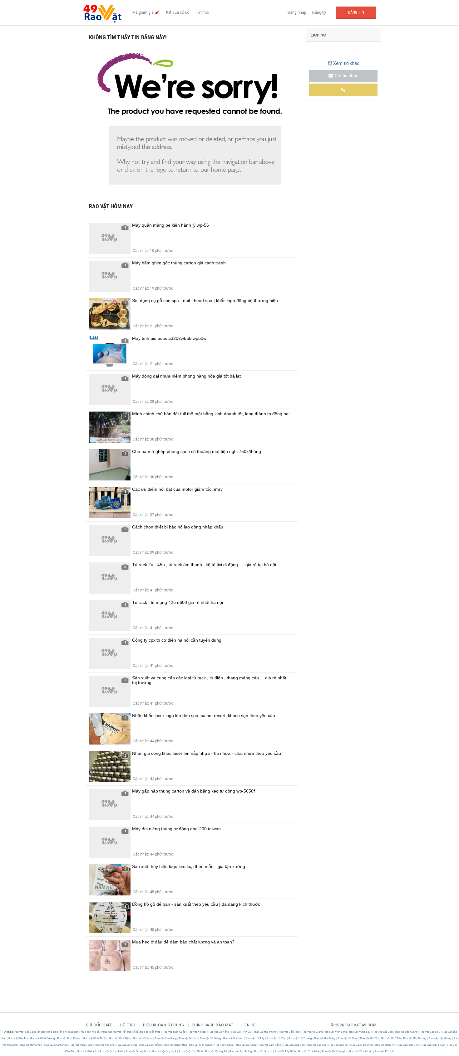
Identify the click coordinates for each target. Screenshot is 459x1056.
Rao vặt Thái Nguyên (334, 1051)
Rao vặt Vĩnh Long (336, 1031)
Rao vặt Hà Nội (197, 1031)
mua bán (73, 1031)
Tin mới (202, 12)
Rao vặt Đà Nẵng (219, 1031)
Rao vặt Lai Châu (127, 1045)
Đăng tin (356, 12)
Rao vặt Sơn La (263, 1051)
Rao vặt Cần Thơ (289, 1031)
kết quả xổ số (131, 1031)
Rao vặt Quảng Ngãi (164, 1051)
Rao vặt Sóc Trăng (241, 1051)
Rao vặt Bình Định (120, 1038)
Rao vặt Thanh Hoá (360, 1051)
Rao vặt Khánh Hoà (55, 1045)
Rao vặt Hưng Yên (31, 1045)
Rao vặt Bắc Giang (406, 1031)
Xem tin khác (346, 63)
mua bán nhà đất (91, 1031)
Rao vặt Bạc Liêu (430, 1031)
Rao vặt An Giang (312, 1031)
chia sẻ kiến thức (150, 1031)
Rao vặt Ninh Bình (408, 1045)
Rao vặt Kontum (104, 1045)
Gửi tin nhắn (346, 75)
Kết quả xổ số (177, 12)
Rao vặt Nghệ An (385, 1045)
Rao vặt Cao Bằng (165, 1038)
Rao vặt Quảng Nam (138, 1051)
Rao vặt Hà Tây (255, 1038)
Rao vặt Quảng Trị (216, 1051)
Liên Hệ (248, 1025)
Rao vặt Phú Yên (87, 1051)
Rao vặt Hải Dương (300, 1038)
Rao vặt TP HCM (241, 1031)
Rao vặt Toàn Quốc (174, 1031)
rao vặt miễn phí (35, 1031)
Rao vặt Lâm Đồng (150, 1045)
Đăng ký (319, 12)
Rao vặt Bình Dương (43, 1038)
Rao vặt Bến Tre (18, 1038)
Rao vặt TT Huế (384, 1051)
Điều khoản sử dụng (163, 1025)
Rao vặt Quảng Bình (111, 1051)
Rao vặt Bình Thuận (95, 1038)
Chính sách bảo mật (213, 1025)
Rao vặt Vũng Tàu (359, 1031)
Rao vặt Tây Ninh (285, 1051)
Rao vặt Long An (338, 1045)
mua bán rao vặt (111, 1031)
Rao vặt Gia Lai (188, 1038)
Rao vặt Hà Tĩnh (276, 1038)
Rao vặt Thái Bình (308, 1051)
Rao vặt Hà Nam (233, 1038)
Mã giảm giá (143, 12)
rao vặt (19, 1031)
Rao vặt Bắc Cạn (383, 1031)
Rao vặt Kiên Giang (81, 1045)
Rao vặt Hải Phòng (266, 1031)
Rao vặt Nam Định (361, 1045)
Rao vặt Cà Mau (142, 1038)
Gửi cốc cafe (99, 1025)
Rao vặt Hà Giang (210, 1038)
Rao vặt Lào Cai (316, 1045)
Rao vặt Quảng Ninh (191, 1051)
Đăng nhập (297, 12)
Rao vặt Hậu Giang (440, 1038)
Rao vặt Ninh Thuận (433, 1045)
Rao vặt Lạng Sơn (294, 1045)
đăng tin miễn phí (56, 1031)
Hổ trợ (128, 1025)
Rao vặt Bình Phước (69, 1038)
